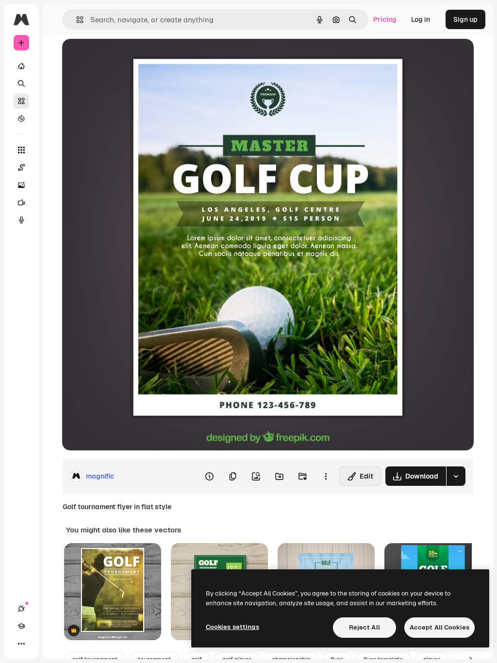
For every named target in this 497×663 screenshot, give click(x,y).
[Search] (21, 83)
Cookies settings (232, 627)
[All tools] (21, 150)
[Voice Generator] (21, 220)
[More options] (325, 476)
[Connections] (21, 608)
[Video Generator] (21, 202)
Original (124, 57)
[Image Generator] (21, 185)
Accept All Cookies (439, 627)
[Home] (21, 66)
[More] (21, 643)
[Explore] (21, 118)
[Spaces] (21, 167)
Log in (420, 19)
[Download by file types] (455, 476)
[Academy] (21, 626)
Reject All (364, 627)
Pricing (385, 19)
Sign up (465, 19)
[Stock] (21, 101)
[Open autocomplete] (76, 19)
